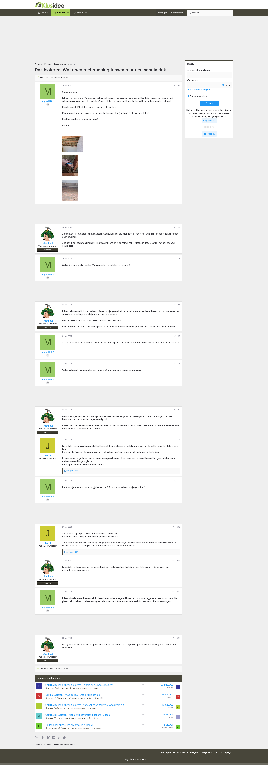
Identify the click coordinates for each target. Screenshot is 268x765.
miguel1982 (48, 101)
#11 (178, 560)
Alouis (50, 718)
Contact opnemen (167, 752)
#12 (178, 592)
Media (80, 12)
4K (97, 688)
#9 (179, 480)
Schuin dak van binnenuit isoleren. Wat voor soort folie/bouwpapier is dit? (85, 705)
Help (216, 752)
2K (95, 708)
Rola (171, 718)
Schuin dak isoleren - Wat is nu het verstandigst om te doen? (78, 714)
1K (97, 718)
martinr (50, 698)
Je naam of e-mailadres (198, 70)
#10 (178, 527)
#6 (179, 363)
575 (99, 728)
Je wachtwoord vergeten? (199, 89)
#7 (179, 410)
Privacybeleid (206, 752)
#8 (179, 439)
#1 (179, 85)
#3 (179, 258)
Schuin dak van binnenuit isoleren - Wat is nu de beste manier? (79, 685)
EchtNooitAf (52, 728)
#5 (179, 336)
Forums (61, 12)
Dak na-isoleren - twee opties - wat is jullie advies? (73, 694)
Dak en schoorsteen (80, 688)
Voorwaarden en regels (187, 752)
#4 (179, 305)
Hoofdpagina (227, 752)
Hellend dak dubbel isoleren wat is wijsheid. (69, 725)
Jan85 (50, 708)
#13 (178, 638)
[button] (68, 12)
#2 (179, 227)
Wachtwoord (193, 80)
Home (44, 12)
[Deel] (174, 85)
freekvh (51, 688)
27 (92, 698)
